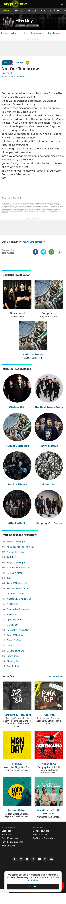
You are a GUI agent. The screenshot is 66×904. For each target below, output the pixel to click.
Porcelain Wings (14, 573)
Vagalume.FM (56, 676)
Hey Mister (12, 614)
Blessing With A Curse (17, 588)
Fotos (24, 33)
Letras (4, 33)
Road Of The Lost (15, 635)
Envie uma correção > (34, 242)
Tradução (19, 62)
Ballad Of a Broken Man (18, 630)
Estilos (32, 10)
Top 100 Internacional (12, 842)
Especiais (6, 831)
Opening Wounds (15, 619)
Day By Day (12, 625)
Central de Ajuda (41, 831)
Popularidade (54, 33)
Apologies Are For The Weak (20, 547)
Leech (10, 645)
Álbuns (14, 33)
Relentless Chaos (15, 593)
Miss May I (24, 20)
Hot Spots (6, 834)
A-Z (43, 10)
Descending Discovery (18, 609)
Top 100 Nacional (10, 838)
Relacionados (37, 33)
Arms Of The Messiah (17, 583)
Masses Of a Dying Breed (19, 599)
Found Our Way (14, 640)
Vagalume (15, 4)
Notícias (54, 10)
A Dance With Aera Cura (18, 567)
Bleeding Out (13, 661)
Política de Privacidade (44, 838)
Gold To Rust (13, 666)
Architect (11, 557)
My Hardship (13, 604)
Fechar (33, 886)
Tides (9, 578)
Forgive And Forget (16, 541)
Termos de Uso (40, 834)
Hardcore (20, 26)
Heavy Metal (32, 26)
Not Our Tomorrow (16, 552)
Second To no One (15, 651)
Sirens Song (13, 656)
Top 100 (19, 10)
